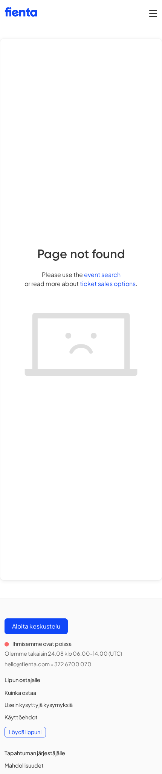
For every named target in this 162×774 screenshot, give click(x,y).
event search (102, 274)
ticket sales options (108, 284)
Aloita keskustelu (36, 626)
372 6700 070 (73, 664)
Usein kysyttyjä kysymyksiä (39, 704)
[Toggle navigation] (153, 13)
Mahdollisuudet (24, 765)
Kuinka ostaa (20, 692)
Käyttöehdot (21, 717)
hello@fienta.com (27, 664)
